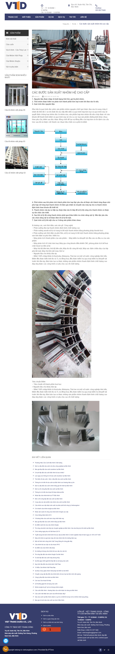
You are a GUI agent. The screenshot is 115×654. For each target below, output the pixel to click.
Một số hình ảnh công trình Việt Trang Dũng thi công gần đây (53, 541)
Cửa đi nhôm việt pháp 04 (15, 110)
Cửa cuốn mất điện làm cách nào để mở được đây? (50, 593)
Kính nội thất (11, 39)
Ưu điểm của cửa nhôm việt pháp (45, 547)
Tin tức (74, 24)
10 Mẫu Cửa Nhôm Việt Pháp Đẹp (45, 567)
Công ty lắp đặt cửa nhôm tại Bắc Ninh (47, 577)
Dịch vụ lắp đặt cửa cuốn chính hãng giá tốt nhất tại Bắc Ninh (53, 485)
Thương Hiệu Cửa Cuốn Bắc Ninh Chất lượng (48, 462)
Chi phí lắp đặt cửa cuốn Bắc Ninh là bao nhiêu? (49, 472)
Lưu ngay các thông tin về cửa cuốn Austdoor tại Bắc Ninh (52, 475)
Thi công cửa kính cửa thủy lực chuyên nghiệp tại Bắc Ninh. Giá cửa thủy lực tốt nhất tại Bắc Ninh (64, 528)
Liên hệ (83, 17)
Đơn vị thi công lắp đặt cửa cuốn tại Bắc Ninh (48, 498)
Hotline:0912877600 (100, 9)
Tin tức (72, 17)
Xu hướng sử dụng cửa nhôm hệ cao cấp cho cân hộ (51, 551)
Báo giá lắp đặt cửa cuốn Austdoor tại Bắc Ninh (49, 469)
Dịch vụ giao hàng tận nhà (51, 619)
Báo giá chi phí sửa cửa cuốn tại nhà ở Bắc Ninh (49, 600)
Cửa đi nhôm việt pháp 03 (15, 141)
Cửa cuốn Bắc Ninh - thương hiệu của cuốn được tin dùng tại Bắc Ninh (56, 590)
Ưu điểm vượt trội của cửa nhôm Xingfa (47, 524)
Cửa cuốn (10, 44)
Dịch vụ (61, 17)
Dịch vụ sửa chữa (48, 615)
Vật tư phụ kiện (12, 66)
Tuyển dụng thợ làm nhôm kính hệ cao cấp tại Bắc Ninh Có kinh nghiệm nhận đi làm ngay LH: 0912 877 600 (68, 534)
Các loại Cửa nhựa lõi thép (43, 580)
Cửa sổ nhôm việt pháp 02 (15, 173)
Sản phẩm (39, 17)
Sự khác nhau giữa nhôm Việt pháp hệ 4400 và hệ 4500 (52, 570)
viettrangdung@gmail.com (91, 632)
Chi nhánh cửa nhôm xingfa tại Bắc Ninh (47, 508)
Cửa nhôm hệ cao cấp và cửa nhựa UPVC (47, 544)
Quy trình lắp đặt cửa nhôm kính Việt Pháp (48, 564)
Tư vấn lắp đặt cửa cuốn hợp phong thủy (47, 557)
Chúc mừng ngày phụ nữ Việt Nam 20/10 (47, 531)
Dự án (51, 17)
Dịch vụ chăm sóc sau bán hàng (53, 622)
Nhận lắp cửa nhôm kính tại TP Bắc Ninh (47, 495)
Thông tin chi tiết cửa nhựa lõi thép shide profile (49, 492)
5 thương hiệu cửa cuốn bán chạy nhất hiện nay (49, 518)
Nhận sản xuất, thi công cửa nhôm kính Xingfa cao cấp (51, 511)
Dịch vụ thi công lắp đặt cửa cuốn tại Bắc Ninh (49, 488)
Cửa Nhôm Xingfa (13, 61)
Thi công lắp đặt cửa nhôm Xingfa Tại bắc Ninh (49, 554)
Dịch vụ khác (47, 625)
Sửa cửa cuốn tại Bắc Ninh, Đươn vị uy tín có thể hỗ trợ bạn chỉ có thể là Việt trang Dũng (61, 596)
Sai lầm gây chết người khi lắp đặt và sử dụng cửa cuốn (52, 560)
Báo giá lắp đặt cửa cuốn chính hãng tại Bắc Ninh (50, 521)
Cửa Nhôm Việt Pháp (14, 55)
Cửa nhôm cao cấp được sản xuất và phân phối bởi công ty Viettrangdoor (57, 505)
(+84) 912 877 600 (91, 630)
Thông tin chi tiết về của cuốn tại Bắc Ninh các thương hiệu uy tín (54, 482)
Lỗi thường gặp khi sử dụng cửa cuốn (46, 583)
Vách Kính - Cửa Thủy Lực (16, 50)
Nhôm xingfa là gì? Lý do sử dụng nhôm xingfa (49, 587)
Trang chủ (13, 17)
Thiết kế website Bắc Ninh (92, 635)
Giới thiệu (26, 17)
